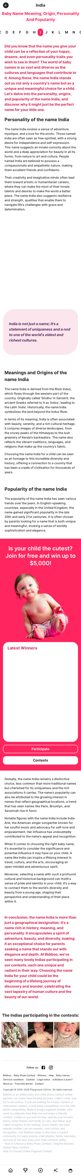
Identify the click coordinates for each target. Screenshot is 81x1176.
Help (51, 1075)
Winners (41, 1075)
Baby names (63, 1075)
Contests (40, 760)
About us (7, 1083)
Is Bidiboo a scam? (63, 1079)
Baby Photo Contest (24, 1075)
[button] (6, 5)
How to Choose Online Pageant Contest (27, 1151)
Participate (40, 749)
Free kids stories (24, 1083)
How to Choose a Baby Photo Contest (28, 1143)
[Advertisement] (40, 256)
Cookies (30, 1079)
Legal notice (43, 1079)
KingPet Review (63, 1143)
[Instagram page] (51, 1067)
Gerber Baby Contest (16, 1147)
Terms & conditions (13, 1079)
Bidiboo (7, 1075)
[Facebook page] (43, 1067)
